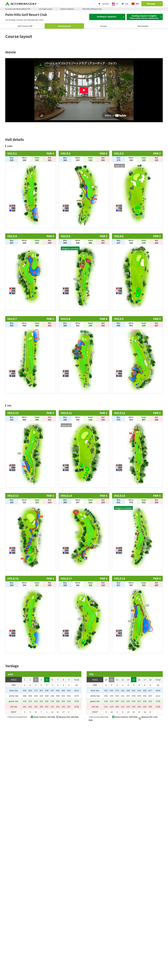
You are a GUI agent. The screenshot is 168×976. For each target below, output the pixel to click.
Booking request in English (144, 16)
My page (151, 3)
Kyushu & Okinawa (67, 9)
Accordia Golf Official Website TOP (17, 9)
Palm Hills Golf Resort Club (92, 9)
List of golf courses (45, 9)
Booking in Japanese (106, 16)
